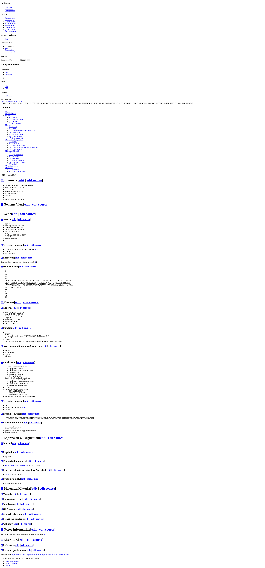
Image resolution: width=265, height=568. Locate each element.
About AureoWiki (11, 563)
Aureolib (8, 474)
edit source (34, 180)
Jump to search (18, 101)
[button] (2, 14)
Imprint (7, 565)
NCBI (36, 249)
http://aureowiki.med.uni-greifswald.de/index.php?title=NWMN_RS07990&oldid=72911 (41, 554)
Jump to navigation (7, 101)
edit (21, 180)
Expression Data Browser (16, 465)
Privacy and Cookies (12, 562)
